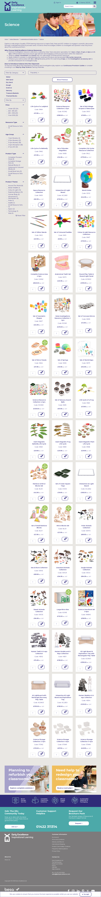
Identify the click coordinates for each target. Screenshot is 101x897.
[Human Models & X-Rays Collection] (62, 640)
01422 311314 (46, 827)
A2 (32, 59)
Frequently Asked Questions (60, 848)
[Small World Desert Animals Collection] (38, 598)
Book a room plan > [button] (65, 788)
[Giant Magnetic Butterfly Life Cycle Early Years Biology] (38, 430)
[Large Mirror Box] (62, 598)
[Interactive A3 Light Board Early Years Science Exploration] (62, 179)
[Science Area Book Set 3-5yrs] (86, 598)
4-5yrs (88, 52)
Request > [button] (78, 823)
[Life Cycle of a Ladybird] (38, 95)
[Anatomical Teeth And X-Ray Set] (38, 640)
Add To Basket (41, 120)
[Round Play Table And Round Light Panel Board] (86, 263)
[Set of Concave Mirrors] (86, 304)
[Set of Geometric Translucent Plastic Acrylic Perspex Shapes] (38, 304)
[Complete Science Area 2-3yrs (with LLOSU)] (38, 263)
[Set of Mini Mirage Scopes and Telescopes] (86, 95)
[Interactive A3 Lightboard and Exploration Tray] (62, 684)
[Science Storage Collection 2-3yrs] (38, 728)
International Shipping (58, 844)
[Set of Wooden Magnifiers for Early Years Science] (62, 137)
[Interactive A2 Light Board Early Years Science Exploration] (86, 472)
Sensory (9, 90)
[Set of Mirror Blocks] (62, 514)
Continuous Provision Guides (74, 65)
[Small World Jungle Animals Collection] (86, 556)
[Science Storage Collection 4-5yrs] (62, 728)
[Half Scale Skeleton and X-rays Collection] (86, 684)
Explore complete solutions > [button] (22, 788)
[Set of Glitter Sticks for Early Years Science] (38, 221)
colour (17, 55)
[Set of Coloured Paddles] (62, 221)
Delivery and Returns (58, 842)
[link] (68, 891)
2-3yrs (78, 52)
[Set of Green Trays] (62, 472)
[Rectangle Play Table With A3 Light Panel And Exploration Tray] (86, 640)
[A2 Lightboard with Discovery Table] (38, 684)
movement (24, 55)
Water (8, 77)
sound (33, 55)
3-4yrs (83, 52)
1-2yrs (73, 52)
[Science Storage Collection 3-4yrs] (86, 728)
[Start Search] (94, 6)
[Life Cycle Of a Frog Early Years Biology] (86, 388)
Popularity (34, 73)
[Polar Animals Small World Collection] (86, 514)
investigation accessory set (81, 59)
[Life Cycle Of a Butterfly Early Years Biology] (38, 137)
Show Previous (62, 80)
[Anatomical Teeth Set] (62, 263)
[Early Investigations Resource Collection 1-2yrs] (62, 304)
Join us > (15, 827)
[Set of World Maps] (86, 349)
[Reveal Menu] (94, 2)
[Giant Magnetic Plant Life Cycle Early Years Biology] (86, 430)
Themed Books (11, 96)
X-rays (62, 59)
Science (9, 88)
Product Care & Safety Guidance (61, 846)
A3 (36, 59)
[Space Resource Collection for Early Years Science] (38, 179)
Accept (86, 894)
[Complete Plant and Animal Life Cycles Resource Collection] (86, 137)
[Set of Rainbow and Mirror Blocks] (38, 472)
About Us (7, 859)
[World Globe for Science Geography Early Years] (86, 179)
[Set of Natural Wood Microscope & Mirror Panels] (38, 349)
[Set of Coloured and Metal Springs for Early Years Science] (62, 349)
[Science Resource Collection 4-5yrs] (38, 388)
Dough (8, 85)
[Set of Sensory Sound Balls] (62, 388)
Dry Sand (9, 82)
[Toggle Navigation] (94, 2)
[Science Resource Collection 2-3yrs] (62, 95)
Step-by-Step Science (23, 67)
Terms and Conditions (58, 839)
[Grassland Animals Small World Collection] (62, 556)
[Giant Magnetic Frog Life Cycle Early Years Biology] (62, 430)
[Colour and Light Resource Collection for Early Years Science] (86, 221)
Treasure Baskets (12, 93)
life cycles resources (73, 57)
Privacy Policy (56, 851)
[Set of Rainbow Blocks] (38, 514)
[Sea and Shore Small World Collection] (38, 556)
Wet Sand (9, 80)
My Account (55, 837)
